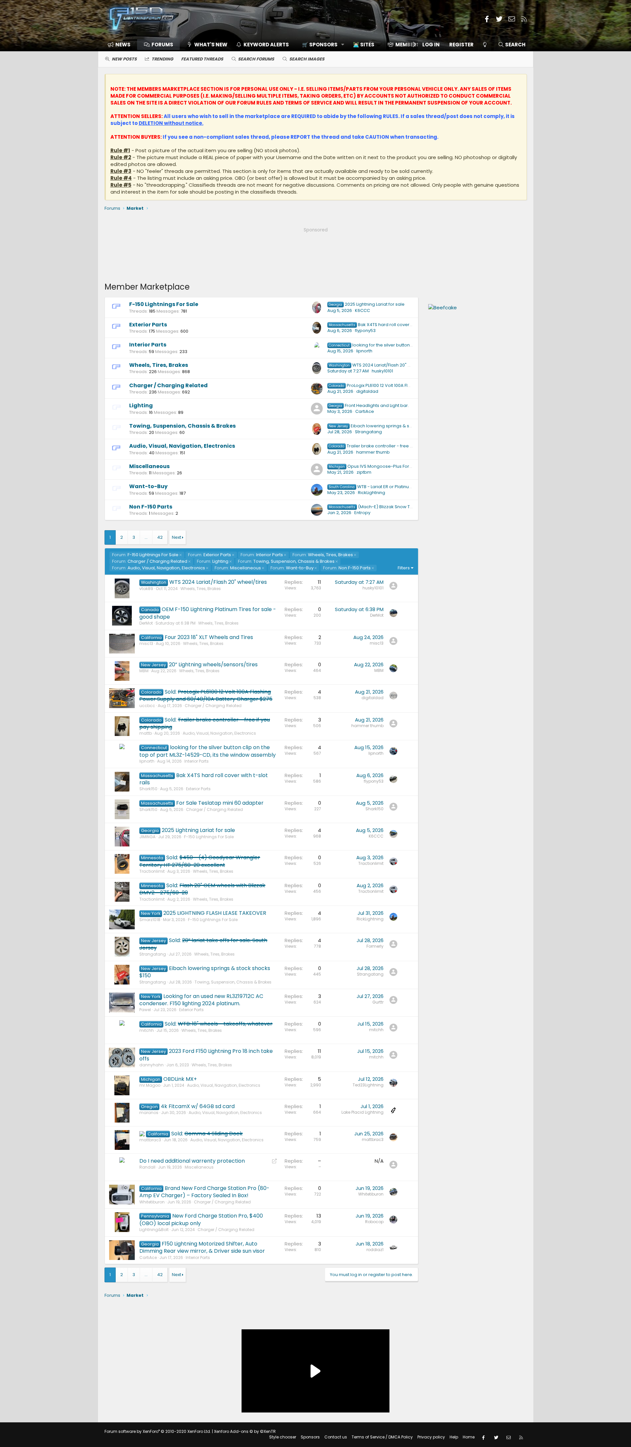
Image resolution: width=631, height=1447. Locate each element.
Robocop (374, 1221)
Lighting (141, 405)
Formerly (375, 946)
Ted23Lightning (368, 1085)
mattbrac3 (150, 1140)
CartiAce (364, 411)
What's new (210, 44)
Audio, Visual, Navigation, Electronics (182, 446)
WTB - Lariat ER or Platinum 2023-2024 (383, 487)
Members (407, 44)
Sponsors (310, 1437)
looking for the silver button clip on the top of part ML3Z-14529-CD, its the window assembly (207, 751)
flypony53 (365, 330)
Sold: (205, 695)
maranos (148, 1112)
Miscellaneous (149, 466)
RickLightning (371, 492)
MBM (144, 671)
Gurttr (378, 1002)
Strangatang (368, 432)
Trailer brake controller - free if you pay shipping (389, 446)
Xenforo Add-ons (245, 1431)
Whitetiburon (152, 1202)
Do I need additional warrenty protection (192, 1161)
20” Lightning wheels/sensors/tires (213, 664)
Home (469, 1437)
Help (454, 1437)
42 (160, 537)
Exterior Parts (148, 324)
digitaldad (367, 391)
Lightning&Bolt (154, 1229)
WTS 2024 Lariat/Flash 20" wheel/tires (380, 365)
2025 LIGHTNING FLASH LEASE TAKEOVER (214, 913)
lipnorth (364, 351)
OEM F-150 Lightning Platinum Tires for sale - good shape (207, 612)
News (122, 44)
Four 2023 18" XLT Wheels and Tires (209, 637)
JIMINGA (147, 837)
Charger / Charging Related (168, 385)
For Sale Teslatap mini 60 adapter (220, 803)
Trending (162, 59)
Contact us (335, 1437)
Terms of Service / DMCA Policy (382, 1437)
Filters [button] (404, 568)
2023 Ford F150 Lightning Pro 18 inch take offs (206, 1054)
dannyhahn (151, 1065)
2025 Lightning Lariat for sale (367, 304)
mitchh (146, 1030)
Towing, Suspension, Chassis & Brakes (182, 426)
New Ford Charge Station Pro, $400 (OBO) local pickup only (201, 1219)
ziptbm (364, 472)
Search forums (256, 59)
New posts (124, 59)
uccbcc (147, 705)
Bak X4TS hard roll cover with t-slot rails (385, 324)
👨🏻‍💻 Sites (363, 44)
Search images (306, 59)
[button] (320, 44)
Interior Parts (147, 344)
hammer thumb (373, 452)
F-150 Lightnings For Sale (163, 304)
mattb (145, 733)
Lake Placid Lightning (362, 1112)
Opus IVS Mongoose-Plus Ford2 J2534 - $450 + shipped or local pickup (414, 466)
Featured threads (202, 59)
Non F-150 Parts (150, 506)
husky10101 (382, 371)
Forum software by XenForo (158, 1431)
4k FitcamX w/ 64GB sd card (198, 1106)
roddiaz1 (375, 1249)
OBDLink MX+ (180, 1079)
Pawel (145, 1009)
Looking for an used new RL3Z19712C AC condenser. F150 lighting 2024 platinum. (201, 999)
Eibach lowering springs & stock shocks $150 (387, 426)
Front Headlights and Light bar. (369, 405)
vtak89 (146, 588)
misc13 (146, 643)
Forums (162, 44)
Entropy (362, 513)
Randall (147, 1167)
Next (176, 537)
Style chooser (282, 1437)
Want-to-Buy (148, 486)
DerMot (146, 623)
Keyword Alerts (266, 44)
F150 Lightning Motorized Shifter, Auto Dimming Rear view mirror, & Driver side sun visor (202, 1247)
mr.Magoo (149, 1085)
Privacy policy (431, 1437)
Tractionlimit (152, 871)
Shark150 (148, 789)
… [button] (146, 537)
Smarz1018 (149, 919)
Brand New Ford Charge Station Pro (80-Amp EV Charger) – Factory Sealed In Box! (204, 1191)
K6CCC (362, 310)
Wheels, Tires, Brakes (158, 365)
